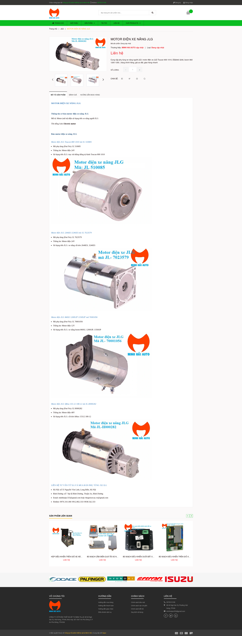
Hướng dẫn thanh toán (106, 605)
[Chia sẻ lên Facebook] (122, 78)
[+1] (144, 78)
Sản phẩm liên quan (60, 515)
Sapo (104, 633)
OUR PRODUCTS (132, 23)
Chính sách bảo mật (138, 602)
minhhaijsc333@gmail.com (175, 611)
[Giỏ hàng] (188, 12)
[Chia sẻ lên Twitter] (129, 78)
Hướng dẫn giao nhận (105, 609)
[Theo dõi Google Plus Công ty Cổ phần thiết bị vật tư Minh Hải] (176, 615)
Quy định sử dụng (137, 612)
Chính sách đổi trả (137, 609)
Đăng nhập (189, 2)
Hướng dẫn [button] (104, 596)
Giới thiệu (74, 23)
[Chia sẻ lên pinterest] (137, 78)
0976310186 (101, 2)
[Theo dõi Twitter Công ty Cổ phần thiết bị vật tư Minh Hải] (171, 615)
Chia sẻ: (114, 78)
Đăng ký (178, 2)
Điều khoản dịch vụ (105, 612)
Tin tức (104, 23)
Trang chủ (59, 23)
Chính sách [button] (137, 596)
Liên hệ (116, 23)
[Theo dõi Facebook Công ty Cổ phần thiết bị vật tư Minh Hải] (166, 615)
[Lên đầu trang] (238, 623)
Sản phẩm (89, 23)
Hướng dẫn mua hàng (105, 602)
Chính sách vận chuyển (139, 605)
